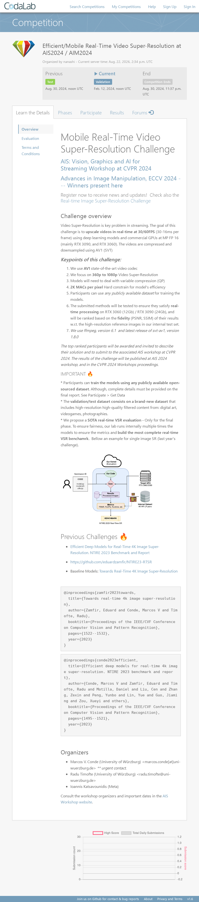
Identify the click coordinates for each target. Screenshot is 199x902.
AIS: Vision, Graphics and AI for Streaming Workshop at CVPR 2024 (106, 164)
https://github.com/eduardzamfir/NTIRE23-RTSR (111, 561)
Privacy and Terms (169, 899)
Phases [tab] (65, 112)
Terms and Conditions (31, 150)
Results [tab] (117, 112)
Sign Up (169, 6)
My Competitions (126, 6)
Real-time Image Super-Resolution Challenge (106, 200)
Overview (30, 129)
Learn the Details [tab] (33, 112)
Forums (140, 112)
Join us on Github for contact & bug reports (108, 899)
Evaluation (30, 138)
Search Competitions (87, 6)
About (148, 899)
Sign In (189, 6)
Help (152, 6)
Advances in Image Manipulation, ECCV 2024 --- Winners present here (121, 181)
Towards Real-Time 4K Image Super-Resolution (138, 570)
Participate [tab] (91, 112)
